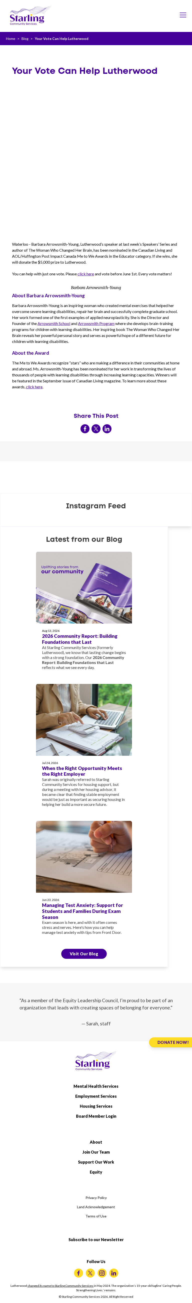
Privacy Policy (96, 1197)
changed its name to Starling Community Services (61, 1286)
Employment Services (96, 1096)
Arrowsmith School (54, 323)
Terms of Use (96, 1216)
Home (10, 38)
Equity (96, 1172)
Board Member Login (96, 1116)
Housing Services (96, 1106)
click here (86, 273)
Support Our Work (96, 1162)
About (96, 1142)
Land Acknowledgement (96, 1207)
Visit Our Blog (84, 953)
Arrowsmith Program (96, 323)
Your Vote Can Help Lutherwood (61, 38)
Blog (25, 38)
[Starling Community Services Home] (30, 15)
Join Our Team (96, 1152)
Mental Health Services (96, 1086)
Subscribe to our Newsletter (96, 1239)
